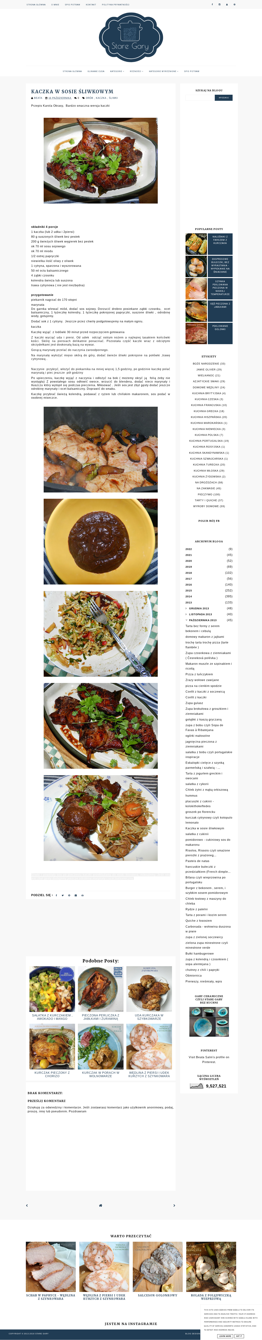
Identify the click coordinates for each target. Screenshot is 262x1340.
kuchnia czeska (207, 399)
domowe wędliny (206, 387)
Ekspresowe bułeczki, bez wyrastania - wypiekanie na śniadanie (220, 265)
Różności (136, 71)
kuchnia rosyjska (206, 446)
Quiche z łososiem (199, 920)
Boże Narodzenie (206, 363)
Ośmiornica (194, 975)
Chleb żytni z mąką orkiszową (207, 789)
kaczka (101, 98)
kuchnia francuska (206, 405)
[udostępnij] (56, 895)
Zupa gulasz (194, 703)
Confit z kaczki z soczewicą (205, 691)
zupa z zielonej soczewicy (204, 937)
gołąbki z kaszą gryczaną (204, 719)
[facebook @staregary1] (212, 4)
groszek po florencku (200, 811)
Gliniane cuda (96, 71)
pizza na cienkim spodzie (204, 685)
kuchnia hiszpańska (206, 417)
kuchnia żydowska (206, 476)
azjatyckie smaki (206, 381)
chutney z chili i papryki (202, 969)
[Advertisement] (101, 930)
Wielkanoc (206, 375)
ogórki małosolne (198, 735)
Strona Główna (36, 5)
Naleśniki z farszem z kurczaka (220, 239)
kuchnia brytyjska (206, 393)
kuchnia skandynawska (207, 452)
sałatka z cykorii (197, 784)
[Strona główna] (100, 1205)
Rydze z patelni (197, 909)
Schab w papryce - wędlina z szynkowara (50, 1297)
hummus (191, 795)
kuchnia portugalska (206, 440)
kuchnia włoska (206, 470)
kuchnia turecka (206, 464)
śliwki (113, 98)
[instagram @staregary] (219, 4)
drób (90, 98)
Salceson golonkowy (157, 1295)
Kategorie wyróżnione (163, 71)
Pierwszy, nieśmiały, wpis (204, 981)
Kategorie (116, 71)
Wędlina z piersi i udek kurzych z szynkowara (104, 1297)
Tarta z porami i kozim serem (206, 915)
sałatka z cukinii (197, 834)
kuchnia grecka (206, 411)
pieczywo (205, 494)
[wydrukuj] (82, 895)
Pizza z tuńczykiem (199, 674)
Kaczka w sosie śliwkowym (205, 828)
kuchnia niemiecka (207, 429)
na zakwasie (206, 488)
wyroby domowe (206, 506)
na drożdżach (206, 482)
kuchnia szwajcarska (206, 458)
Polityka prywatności (115, 5)
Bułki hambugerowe (200, 953)
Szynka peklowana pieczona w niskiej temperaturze (220, 288)
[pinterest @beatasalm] (234, 4)
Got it (239, 1336)
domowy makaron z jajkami (205, 636)
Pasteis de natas (197, 861)
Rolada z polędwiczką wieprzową (211, 1297)
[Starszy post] (174, 1205)
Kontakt (91, 5)
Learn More (225, 1336)
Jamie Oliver (206, 369)
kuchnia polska (207, 435)
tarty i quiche (206, 500)
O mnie (55, 5)
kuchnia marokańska (207, 423)
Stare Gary (42, 1334)
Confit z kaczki (196, 697)
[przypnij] (69, 895)
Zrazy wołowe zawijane (202, 680)
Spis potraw (72, 5)
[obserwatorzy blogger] (227, 4)
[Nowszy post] (27, 1205)
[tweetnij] (63, 895)
